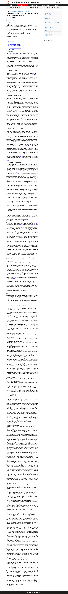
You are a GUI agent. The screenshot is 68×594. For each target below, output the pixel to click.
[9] (15, 143)
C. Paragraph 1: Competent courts (14, 44)
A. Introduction (11, 41)
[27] (12, 231)
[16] (7, 452)
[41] (7, 580)
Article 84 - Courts (10, 20)
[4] (6, 391)
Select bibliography (11, 49)
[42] (13, 321)
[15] (9, 193)
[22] (36, 223)
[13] (15, 158)
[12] (20, 156)
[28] (24, 233)
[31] (10, 254)
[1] (6, 382)
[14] (16, 172)
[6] (6, 108)
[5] (6, 394)
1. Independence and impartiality (16, 46)
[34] (12, 261)
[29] (21, 236)
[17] (25, 204)
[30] (29, 242)
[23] (20, 224)
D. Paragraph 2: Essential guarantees (14, 45)
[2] (32, 73)
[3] (6, 81)
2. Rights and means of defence (15, 48)
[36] (15, 278)
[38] (26, 285)
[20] (27, 219)
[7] (6, 396)
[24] (35, 224)
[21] (33, 222)
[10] (26, 145)
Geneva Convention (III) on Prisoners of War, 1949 (20, 11)
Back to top (8, 68)
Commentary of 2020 (48, 13)
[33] (29, 257)
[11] (27, 150)
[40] (12, 313)
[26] (7, 511)
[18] (17, 206)
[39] (7, 304)
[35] (7, 558)
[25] (7, 501)
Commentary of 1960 (48, 14)
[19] (14, 210)
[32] (24, 255)
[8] (16, 118)
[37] (34, 282)
